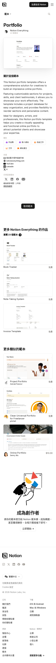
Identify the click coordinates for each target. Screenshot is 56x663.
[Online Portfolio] (28, 437)
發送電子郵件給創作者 (15, 158)
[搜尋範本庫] (49, 14)
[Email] (23, 179)
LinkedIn (9, 166)
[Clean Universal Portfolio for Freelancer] (28, 400)
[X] (6, 179)
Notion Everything (19, 30)
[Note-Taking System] (28, 284)
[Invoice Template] (28, 316)
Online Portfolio (18, 452)
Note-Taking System (13, 299)
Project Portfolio (18, 381)
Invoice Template (12, 331)
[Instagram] (4, 564)
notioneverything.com (15, 161)
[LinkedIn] (11, 179)
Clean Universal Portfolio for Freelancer (23, 417)
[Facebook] (17, 179)
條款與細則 (7, 186)
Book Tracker (10, 267)
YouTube (9, 164)
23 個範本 (14, 33)
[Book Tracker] (28, 251)
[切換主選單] (52, 4)
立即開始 (28, 528)
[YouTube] (24, 564)
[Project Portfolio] (28, 366)
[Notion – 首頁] (4, 4)
